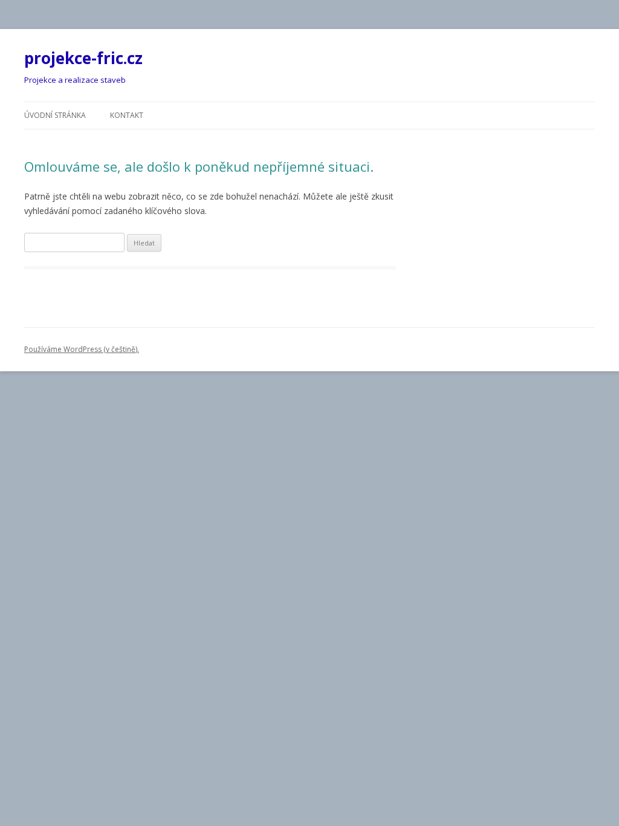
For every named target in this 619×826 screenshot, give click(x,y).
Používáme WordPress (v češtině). (81, 349)
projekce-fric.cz (83, 58)
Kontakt (126, 115)
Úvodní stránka (55, 115)
